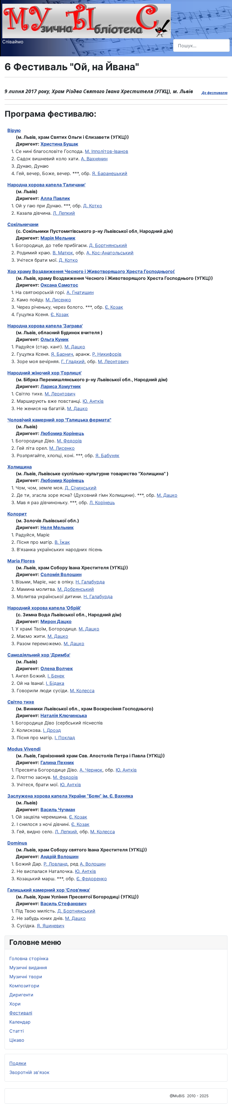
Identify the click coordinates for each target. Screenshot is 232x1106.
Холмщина (19, 467)
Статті (16, 1031)
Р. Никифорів (106, 354)
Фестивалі (20, 1013)
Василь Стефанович (63, 903)
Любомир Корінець (62, 433)
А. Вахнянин (94, 158)
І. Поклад (65, 737)
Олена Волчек (56, 668)
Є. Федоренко (91, 878)
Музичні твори (25, 976)
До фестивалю (214, 92)
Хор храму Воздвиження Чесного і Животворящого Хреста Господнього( (91, 271)
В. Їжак (62, 542)
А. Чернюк (91, 770)
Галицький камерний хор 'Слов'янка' (48, 890)
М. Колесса (82, 690)
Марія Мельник (57, 238)
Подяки (17, 1063)
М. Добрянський (75, 589)
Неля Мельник (57, 527)
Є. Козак (114, 307)
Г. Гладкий (73, 361)
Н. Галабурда (90, 582)
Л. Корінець (102, 502)
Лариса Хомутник (60, 386)
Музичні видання (28, 967)
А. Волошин (93, 864)
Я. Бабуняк (107, 455)
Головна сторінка (28, 958)
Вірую (14, 130)
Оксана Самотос (59, 285)
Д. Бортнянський (108, 245)
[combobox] (201, 45)
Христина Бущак (59, 144)
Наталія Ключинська (63, 715)
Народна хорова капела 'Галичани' (46, 184)
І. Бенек (56, 676)
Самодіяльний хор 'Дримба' (38, 655)
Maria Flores (21, 561)
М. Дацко (75, 347)
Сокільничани (22, 224)
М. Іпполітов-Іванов (106, 151)
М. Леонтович (113, 361)
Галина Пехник (57, 762)
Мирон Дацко (56, 621)
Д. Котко (92, 205)
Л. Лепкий (64, 213)
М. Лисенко (58, 299)
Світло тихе (20, 702)
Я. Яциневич (50, 925)
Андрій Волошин (59, 856)
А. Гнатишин (80, 292)
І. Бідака (55, 683)
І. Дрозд (52, 730)
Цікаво (16, 1040)
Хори (15, 1004)
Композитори (24, 985)
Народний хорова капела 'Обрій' (44, 608)
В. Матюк (63, 252)
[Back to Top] (222, 1095)
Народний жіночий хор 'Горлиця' (44, 373)
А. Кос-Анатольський (110, 252)
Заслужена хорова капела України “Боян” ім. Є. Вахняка (70, 796)
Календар (20, 1022)
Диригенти (21, 995)
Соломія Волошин (60, 574)
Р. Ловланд (56, 864)
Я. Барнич (62, 354)
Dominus (17, 843)
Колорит (17, 514)
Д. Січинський (80, 488)
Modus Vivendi (23, 749)
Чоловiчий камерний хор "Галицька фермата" (59, 420)
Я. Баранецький (109, 173)
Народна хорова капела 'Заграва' (45, 326)
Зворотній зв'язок (29, 1072)
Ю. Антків (93, 401)
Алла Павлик (55, 198)
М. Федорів (69, 441)
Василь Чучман (57, 809)
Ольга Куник (54, 339)
